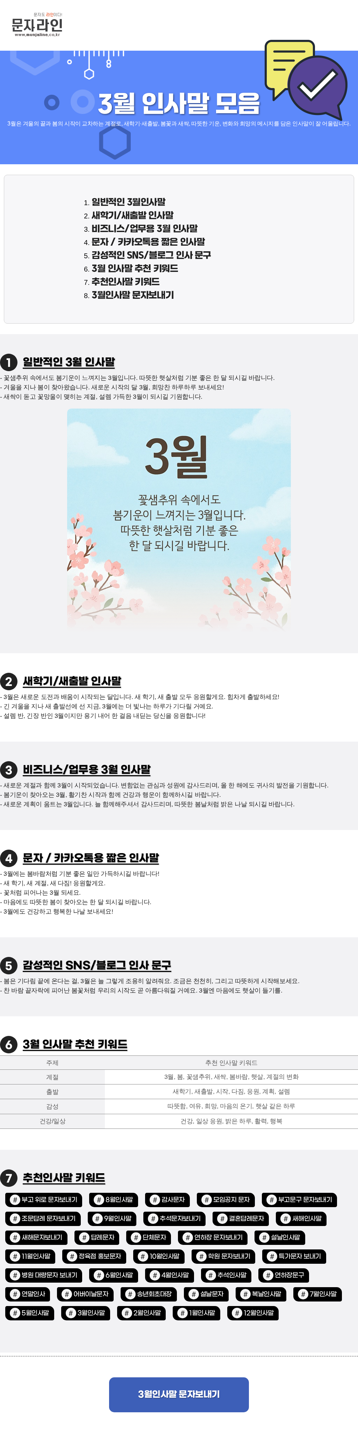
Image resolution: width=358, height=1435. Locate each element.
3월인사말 (91, 1313)
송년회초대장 (154, 1294)
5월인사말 (35, 1313)
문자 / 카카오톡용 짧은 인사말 (148, 242)
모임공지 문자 (231, 1200)
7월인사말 (323, 1294)
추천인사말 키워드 (126, 282)
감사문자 (173, 1200)
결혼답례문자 (246, 1219)
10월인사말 (164, 1256)
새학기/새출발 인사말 (132, 216)
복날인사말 (266, 1294)
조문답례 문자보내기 (49, 1219)
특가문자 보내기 (300, 1256)
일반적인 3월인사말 (128, 203)
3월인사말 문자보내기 (132, 296)
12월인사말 (258, 1313)
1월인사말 (202, 1313)
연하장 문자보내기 (218, 1237)
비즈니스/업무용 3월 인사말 (144, 229)
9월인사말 (117, 1219)
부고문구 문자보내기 (305, 1200)
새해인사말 (306, 1219)
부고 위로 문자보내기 (49, 1200)
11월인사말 (36, 1256)
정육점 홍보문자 (100, 1256)
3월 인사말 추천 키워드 (135, 269)
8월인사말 (119, 1200)
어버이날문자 (90, 1294)
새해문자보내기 (42, 1237)
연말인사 (33, 1294)
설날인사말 (285, 1237)
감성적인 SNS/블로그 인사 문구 (151, 256)
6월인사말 (119, 1275)
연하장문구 (289, 1275)
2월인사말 (147, 1313)
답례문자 (102, 1237)
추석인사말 (231, 1275)
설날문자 (211, 1294)
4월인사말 (175, 1275)
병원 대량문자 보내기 (49, 1275)
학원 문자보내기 (229, 1256)
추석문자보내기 (180, 1219)
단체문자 (154, 1237)
